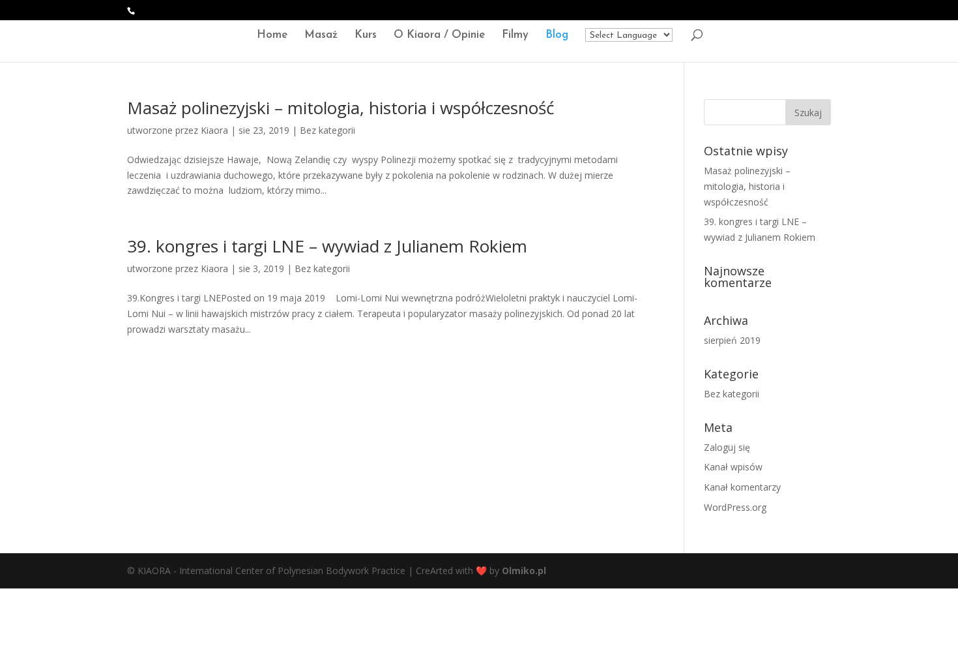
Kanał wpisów (733, 467)
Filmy (515, 35)
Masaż (321, 35)
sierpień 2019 (732, 340)
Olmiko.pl (524, 570)
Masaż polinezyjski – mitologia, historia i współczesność (340, 107)
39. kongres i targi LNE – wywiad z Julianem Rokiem (327, 246)
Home (272, 35)
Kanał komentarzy (742, 487)
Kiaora (214, 130)
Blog (556, 35)
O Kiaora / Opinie (439, 35)
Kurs (366, 35)
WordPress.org (735, 507)
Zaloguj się (727, 447)
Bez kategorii (327, 130)
